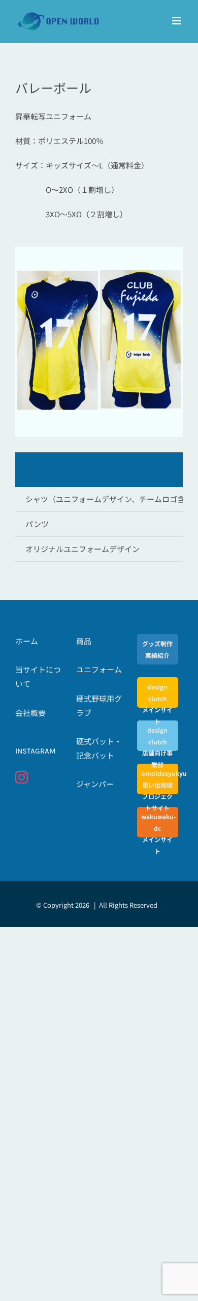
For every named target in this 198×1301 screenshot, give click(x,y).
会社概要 (30, 712)
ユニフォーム (99, 669)
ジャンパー (95, 783)
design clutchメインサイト (157, 703)
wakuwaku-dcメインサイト (157, 833)
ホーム (26, 640)
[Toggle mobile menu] (177, 20)
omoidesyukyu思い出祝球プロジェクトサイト (157, 790)
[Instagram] (21, 777)
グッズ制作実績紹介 (157, 649)
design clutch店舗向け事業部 (157, 747)
